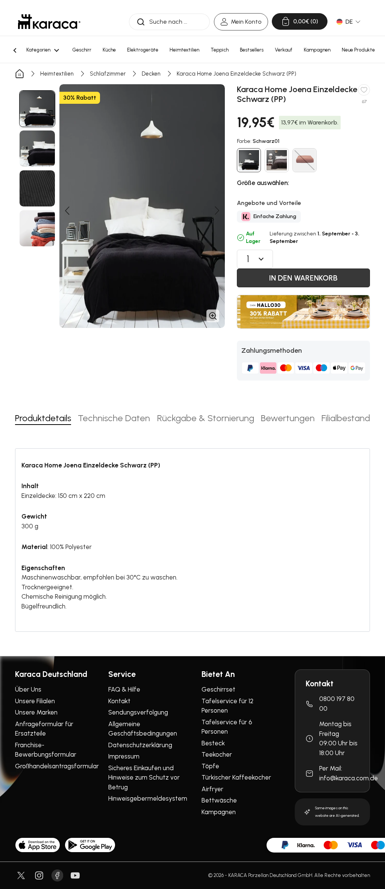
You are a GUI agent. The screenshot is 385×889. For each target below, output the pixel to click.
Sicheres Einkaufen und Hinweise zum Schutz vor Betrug (144, 777)
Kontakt (119, 701)
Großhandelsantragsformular (57, 766)
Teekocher (217, 754)
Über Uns (28, 689)
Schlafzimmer (108, 73)
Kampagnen (219, 812)
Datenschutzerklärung (140, 745)
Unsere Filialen (35, 701)
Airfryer (212, 789)
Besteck (213, 743)
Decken (151, 73)
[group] (37, 108)
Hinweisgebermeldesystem (147, 798)
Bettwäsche (219, 800)
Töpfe (210, 766)
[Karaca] (49, 21)
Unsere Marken (36, 712)
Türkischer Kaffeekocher (236, 777)
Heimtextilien (57, 73)
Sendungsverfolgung (138, 712)
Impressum (123, 756)
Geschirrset (218, 689)
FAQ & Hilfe (124, 689)
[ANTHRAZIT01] (277, 160)
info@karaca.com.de (348, 778)
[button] (66, 210)
